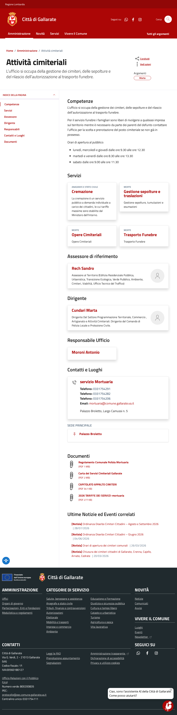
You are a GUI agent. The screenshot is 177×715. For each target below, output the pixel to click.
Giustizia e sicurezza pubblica (108, 603)
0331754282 (101, 393)
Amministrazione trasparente (108, 653)
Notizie (139, 599)
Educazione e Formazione (105, 599)
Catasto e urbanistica (103, 613)
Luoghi (139, 627)
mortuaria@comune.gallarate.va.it (111, 403)
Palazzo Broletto (90, 434)
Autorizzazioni (54, 613)
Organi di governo (12, 603)
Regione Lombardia (15, 4)
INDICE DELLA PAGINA (14, 95)
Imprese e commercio (58, 627)
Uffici (5, 599)
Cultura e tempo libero (104, 608)
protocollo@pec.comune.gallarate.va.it (24, 695)
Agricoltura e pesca (102, 622)
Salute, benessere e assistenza (64, 599)
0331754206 (101, 398)
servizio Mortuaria (96, 381)
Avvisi (138, 608)
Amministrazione (19, 33)
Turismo (95, 617)
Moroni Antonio (86, 352)
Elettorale (52, 617)
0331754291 (101, 388)
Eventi (138, 632)
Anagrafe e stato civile (59, 603)
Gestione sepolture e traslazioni (142, 193)
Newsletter (142, 637)
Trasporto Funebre (140, 234)
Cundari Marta (84, 310)
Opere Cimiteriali (86, 234)
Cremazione (82, 191)
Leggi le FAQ (53, 653)
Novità (40, 33)
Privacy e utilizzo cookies (105, 663)
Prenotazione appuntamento (63, 658)
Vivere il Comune (75, 33)
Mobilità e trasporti (57, 622)
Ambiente (52, 631)
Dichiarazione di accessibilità (107, 658)
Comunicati (141, 603)
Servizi (54, 33)
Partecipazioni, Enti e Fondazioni (21, 608)
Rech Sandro (83, 268)
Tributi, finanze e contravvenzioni (66, 608)
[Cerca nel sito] (168, 19)
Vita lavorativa (99, 627)
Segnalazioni (53, 663)
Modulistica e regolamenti (17, 613)
